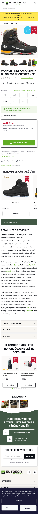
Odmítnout (9, 508)
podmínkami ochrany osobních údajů (19, 463)
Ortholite (29, 310)
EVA (28, 307)
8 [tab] (25, 388)
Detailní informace (6, 156)
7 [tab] (23, 388)
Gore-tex (17, 265)
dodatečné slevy (15, 13)
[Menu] (2, 3)
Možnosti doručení (10, 115)
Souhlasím (28, 508)
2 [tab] (14, 388)
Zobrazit (16, 213)
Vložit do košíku (20, 143)
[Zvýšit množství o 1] (33, 136)
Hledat (34, 8)
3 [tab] (16, 388)
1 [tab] (12, 388)
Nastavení (19, 501)
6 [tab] (21, 388)
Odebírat (29, 456)
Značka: (6, 166)
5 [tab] (19, 388)
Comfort (32, 265)
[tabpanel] (10, 372)
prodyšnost (10, 271)
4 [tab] (18, 388)
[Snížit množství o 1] (5, 136)
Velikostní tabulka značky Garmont (25, 90)
